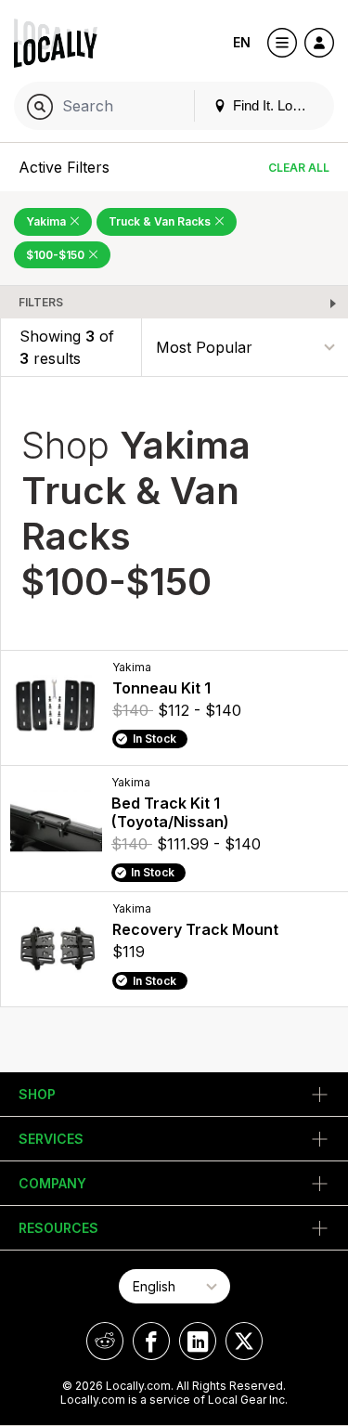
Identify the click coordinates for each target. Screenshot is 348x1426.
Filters (41, 302)
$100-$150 (56, 255)
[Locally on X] (244, 1341)
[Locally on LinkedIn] (197, 1341)
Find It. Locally (274, 105)
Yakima (47, 221)
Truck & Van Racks (161, 221)
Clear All (298, 168)
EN (242, 42)
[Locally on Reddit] (104, 1341)
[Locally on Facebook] (151, 1341)
